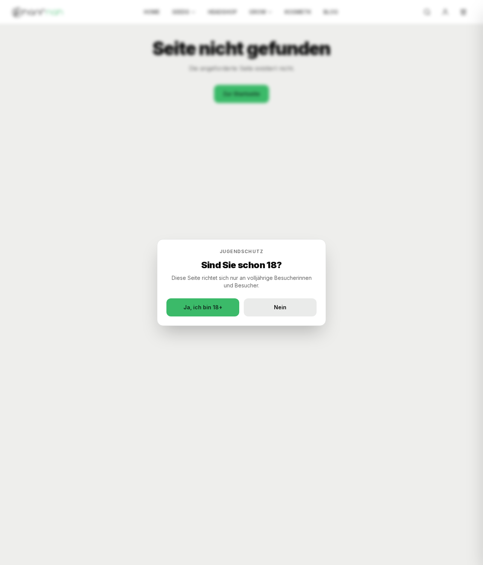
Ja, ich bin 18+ (202, 307)
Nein (280, 307)
